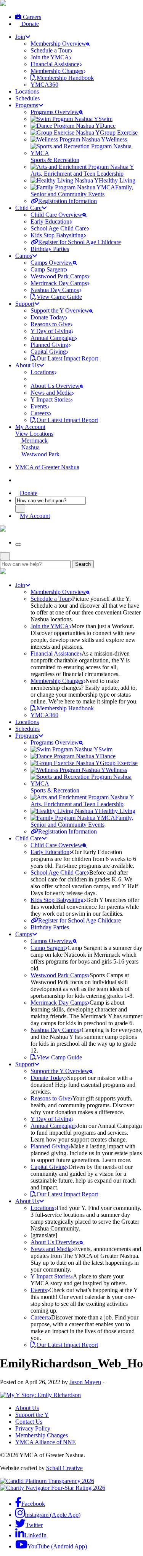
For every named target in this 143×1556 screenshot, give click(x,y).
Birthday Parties (50, 249)
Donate (29, 24)
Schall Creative (64, 1468)
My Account (30, 427)
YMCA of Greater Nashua (47, 467)
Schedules (27, 98)
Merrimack (34, 440)
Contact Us (28, 1421)
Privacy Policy (32, 1428)
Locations (27, 91)
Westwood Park (39, 454)
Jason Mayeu (85, 1382)
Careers (31, 17)
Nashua (30, 447)
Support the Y (32, 1415)
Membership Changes (41, 1435)
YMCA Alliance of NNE (45, 1442)
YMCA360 (44, 84)
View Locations (34, 433)
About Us (27, 1408)
